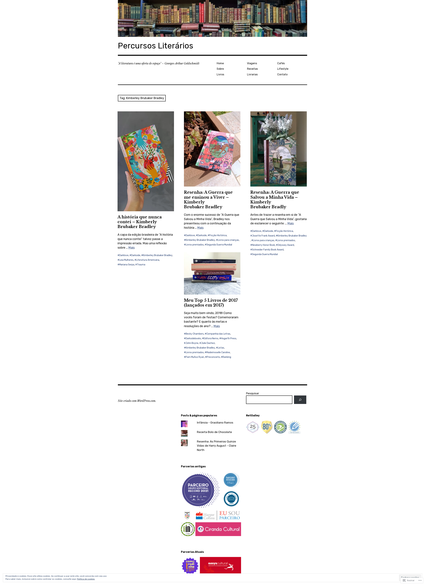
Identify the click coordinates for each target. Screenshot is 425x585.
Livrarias (252, 74)
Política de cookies (86, 579)
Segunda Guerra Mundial (219, 244)
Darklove (123, 255)
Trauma (141, 264)
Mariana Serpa (126, 264)
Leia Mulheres (126, 260)
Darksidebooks (193, 338)
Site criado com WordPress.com (136, 400)
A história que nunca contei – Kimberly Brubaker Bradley (140, 222)
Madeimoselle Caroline (218, 352)
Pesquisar (252, 393)
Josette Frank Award (263, 235)
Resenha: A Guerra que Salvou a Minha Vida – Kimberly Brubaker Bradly (274, 199)
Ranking (227, 357)
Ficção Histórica (218, 235)
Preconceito (213, 357)
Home (220, 63)
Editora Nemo (211, 338)
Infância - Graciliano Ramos (215, 422)
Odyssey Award (286, 245)
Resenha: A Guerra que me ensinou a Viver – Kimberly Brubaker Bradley (208, 199)
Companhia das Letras (218, 333)
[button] (201, 489)
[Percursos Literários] (212, 18)
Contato (282, 74)
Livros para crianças (228, 240)
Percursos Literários (155, 45)
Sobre (220, 68)
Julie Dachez (208, 343)
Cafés (281, 63)
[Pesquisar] (300, 399)
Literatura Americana (147, 260)
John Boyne (192, 343)
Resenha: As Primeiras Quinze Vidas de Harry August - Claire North (216, 446)
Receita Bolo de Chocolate (214, 432)
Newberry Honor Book (263, 245)
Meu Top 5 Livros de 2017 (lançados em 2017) (211, 303)
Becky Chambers (195, 333)
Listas (221, 347)
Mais (131, 247)
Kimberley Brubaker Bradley (157, 255)
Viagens (252, 63)
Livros (220, 74)
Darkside (135, 255)
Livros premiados (195, 244)
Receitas (252, 68)
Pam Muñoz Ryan (195, 357)
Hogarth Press (228, 338)
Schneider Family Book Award (268, 249)
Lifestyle (282, 68)
